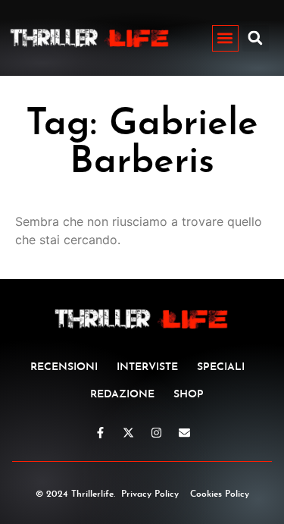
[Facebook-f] (100, 432)
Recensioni (64, 367)
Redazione (122, 394)
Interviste (147, 367)
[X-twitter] (128, 432)
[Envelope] (184, 432)
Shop (188, 394)
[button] (225, 38)
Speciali (221, 367)
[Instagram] (156, 432)
